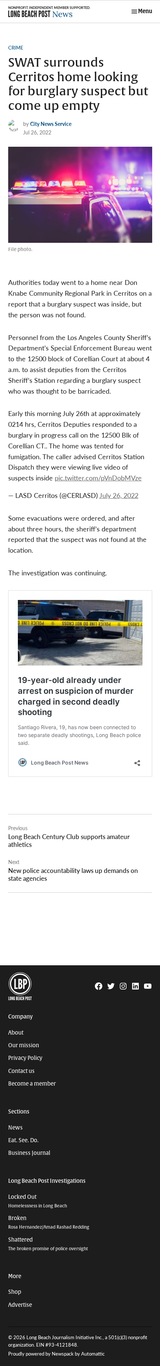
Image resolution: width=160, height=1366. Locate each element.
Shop (14, 1292)
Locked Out (37, 1201)
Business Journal (29, 1153)
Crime (15, 47)
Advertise (20, 1305)
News (15, 1127)
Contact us (21, 1071)
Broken (48, 1222)
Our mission (23, 1045)
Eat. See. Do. (23, 1140)
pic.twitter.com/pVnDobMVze (98, 477)
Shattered (48, 1244)
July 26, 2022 (118, 495)
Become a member (32, 1083)
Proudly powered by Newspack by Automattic (56, 1353)
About (15, 1032)
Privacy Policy (25, 1058)
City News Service (50, 123)
